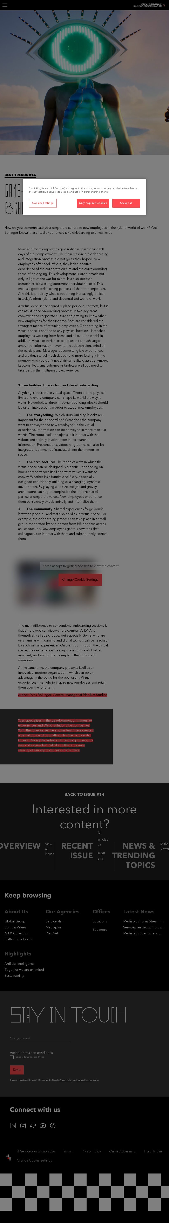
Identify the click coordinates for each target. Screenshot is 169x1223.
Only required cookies (93, 203)
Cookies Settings (42, 203)
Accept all (126, 203)
